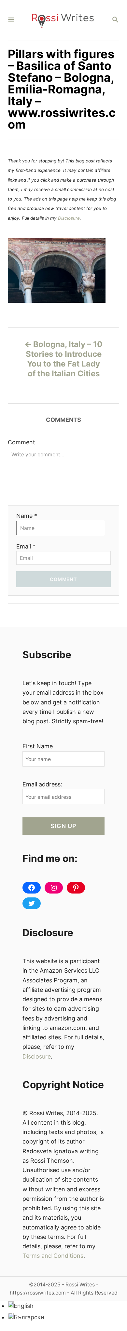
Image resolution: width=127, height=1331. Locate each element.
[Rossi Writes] (63, 20)
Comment (21, 442)
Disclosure (69, 218)
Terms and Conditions (52, 1255)
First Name (37, 746)
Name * (26, 515)
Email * (25, 546)
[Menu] (11, 20)
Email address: (42, 784)
